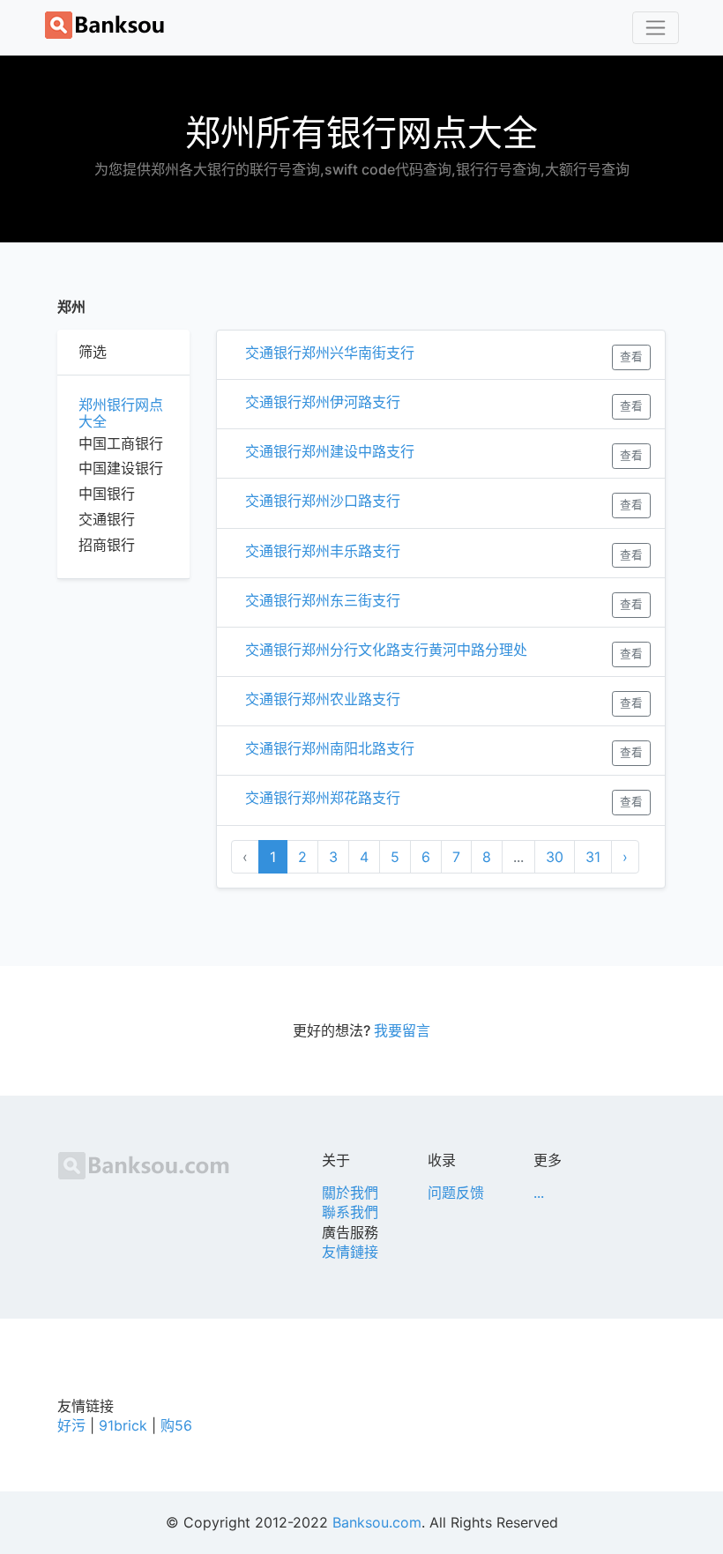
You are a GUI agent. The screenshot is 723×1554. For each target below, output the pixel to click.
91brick (123, 1425)
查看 (631, 356)
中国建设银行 (120, 468)
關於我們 (350, 1192)
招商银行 (106, 545)
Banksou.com (376, 1522)
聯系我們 (350, 1212)
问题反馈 (456, 1192)
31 (592, 857)
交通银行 (106, 519)
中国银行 (106, 493)
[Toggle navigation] (655, 27)
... (538, 1192)
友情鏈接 (350, 1251)
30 (554, 857)
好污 (71, 1425)
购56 (176, 1425)
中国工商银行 (120, 443)
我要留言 (402, 1030)
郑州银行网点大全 (120, 413)
